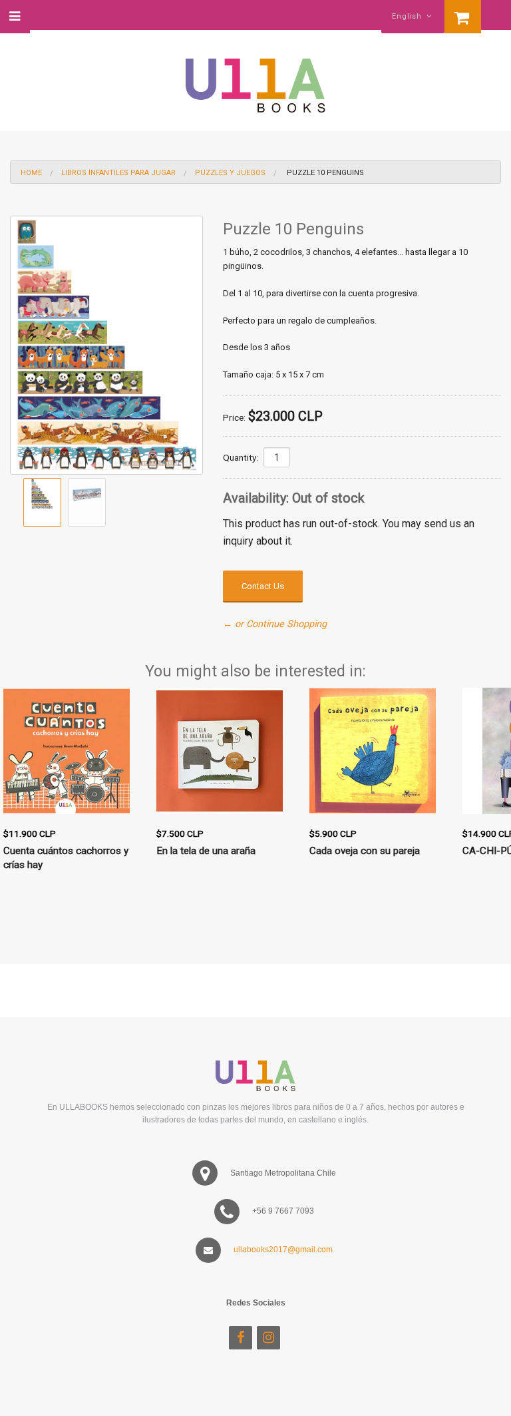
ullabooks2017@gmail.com (283, 1249)
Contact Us (263, 586)
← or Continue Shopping (275, 624)
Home (31, 172)
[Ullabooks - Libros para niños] (255, 80)
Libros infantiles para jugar (118, 172)
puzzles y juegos (230, 172)
